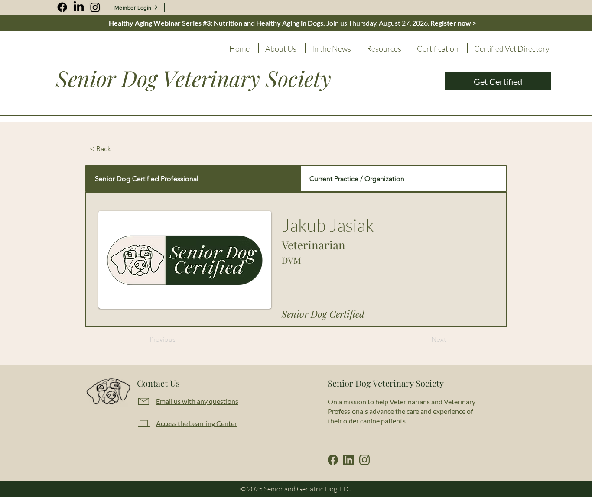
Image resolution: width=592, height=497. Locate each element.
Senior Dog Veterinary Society (193, 78)
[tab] (193, 178)
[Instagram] (95, 7)
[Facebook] (62, 7)
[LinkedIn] (78, 7)
